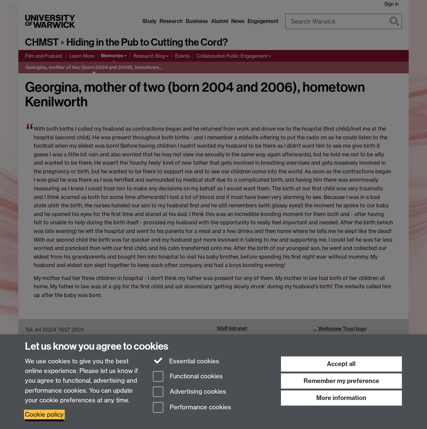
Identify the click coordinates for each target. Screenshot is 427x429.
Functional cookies (195, 376)
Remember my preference (341, 381)
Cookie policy (44, 414)
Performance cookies (199, 407)
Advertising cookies (197, 392)
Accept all (341, 364)
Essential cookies (193, 361)
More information (341, 398)
